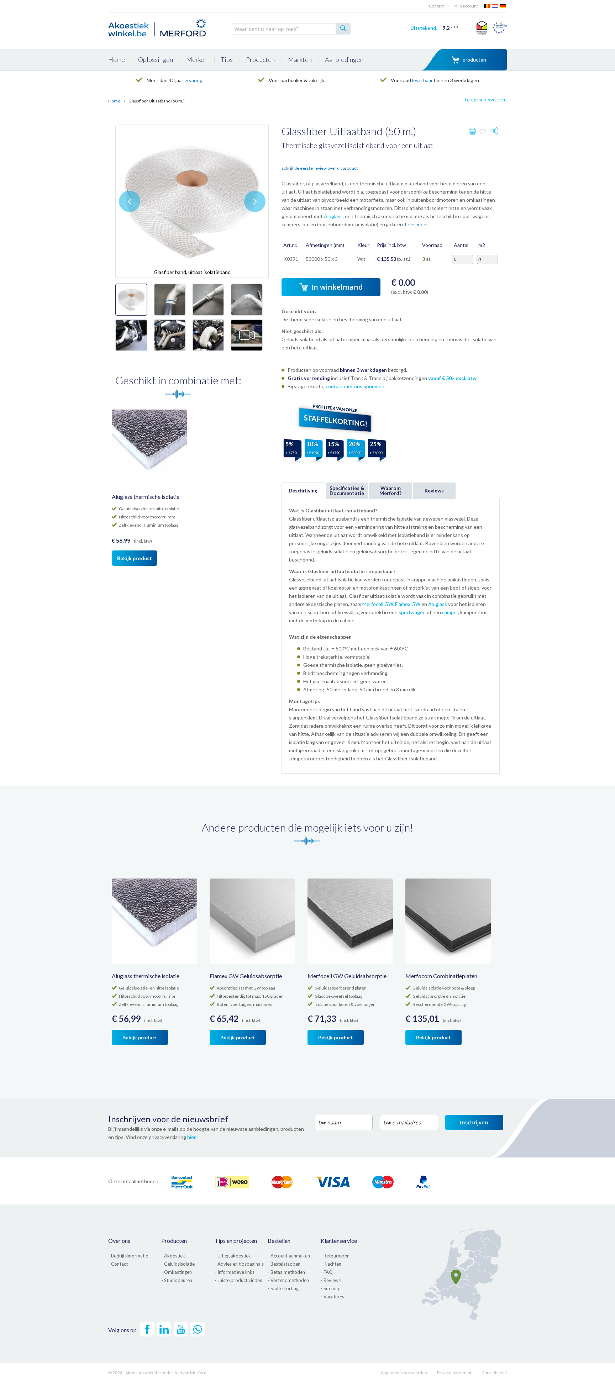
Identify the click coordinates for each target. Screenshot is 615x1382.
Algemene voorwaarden (404, 1372)
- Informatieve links (234, 1272)
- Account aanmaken (289, 1256)
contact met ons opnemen (355, 386)
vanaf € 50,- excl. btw (452, 378)
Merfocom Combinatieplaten (441, 975)
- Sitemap (331, 1288)
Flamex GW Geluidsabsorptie (246, 975)
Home (114, 101)
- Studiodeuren (176, 1280)
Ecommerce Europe (500, 27)
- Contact (118, 1264)
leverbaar (422, 80)
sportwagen (412, 612)
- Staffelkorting (283, 1288)
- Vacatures (332, 1296)
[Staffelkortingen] (335, 464)
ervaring (193, 80)
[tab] (303, 490)
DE (503, 6)
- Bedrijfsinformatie (128, 1256)
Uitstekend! (434, 28)
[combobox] (291, 29)
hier (191, 1137)
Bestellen (279, 1240)
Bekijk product (134, 558)
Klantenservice (339, 1240)
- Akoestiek (173, 1256)
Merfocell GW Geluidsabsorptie (347, 975)
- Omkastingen (176, 1272)
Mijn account (465, 6)
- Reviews (331, 1280)
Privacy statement (454, 1372)
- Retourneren (335, 1256)
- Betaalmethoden (286, 1272)
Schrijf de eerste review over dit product (320, 168)
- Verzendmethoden (288, 1280)
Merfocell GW (377, 604)
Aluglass (333, 216)
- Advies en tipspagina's (239, 1264)
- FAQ (327, 1272)
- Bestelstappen (284, 1264)
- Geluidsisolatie (178, 1264)
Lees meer (416, 224)
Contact (436, 6)
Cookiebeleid (494, 1372)
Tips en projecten (236, 1240)
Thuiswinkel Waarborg (481, 27)
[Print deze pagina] (472, 133)
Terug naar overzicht (485, 99)
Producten (174, 1240)
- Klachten (331, 1264)
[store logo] (158, 27)
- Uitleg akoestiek (233, 1256)
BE (487, 6)
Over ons (119, 1240)
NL (495, 6)
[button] (129, 201)
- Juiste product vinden (238, 1280)
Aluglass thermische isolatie (145, 496)
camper (450, 612)
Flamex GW (407, 604)
